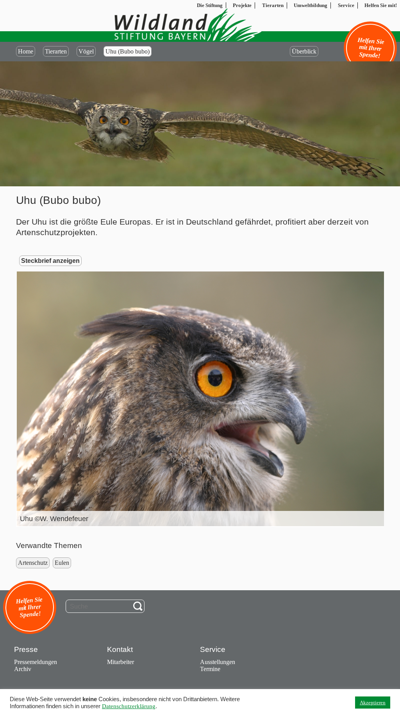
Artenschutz (33, 562)
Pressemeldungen (35, 662)
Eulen (62, 562)
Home (25, 51)
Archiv (22, 669)
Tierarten (56, 51)
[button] (208, 399)
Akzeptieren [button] (373, 702)
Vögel (86, 51)
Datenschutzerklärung (128, 706)
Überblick (304, 51)
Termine (210, 669)
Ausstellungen (217, 662)
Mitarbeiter (120, 662)
